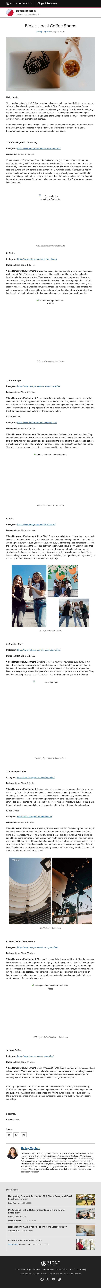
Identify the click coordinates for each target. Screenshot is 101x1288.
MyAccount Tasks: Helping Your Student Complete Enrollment (36, 1211)
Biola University (21, 3)
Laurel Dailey (13, 1244)
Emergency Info (48, 1269)
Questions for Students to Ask (25, 1240)
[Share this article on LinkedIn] (24, 1134)
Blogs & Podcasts (47, 3)
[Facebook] (42, 1279)
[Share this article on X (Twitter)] (9, 1134)
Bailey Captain (43, 31)
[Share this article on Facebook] (16, 1134)
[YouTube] (53, 1279)
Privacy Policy (62, 1269)
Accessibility (81, 1269)
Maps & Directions (33, 1269)
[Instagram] (59, 1279)
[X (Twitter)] (47, 1279)
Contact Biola (20, 1269)
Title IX (72, 1269)
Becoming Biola (26, 10)
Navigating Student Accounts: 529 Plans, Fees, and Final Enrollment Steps (40, 1198)
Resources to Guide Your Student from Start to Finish (37, 1226)
